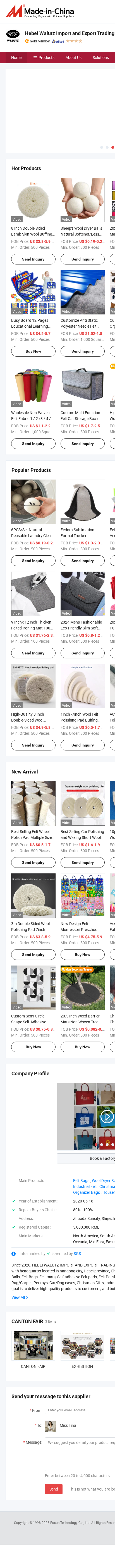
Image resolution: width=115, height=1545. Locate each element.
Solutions (101, 57)
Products (46, 57)
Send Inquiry (33, 217)
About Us (74, 57)
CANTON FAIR (33, 1324)
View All (18, 1255)
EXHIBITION (82, 1324)
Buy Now (33, 309)
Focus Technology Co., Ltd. (70, 1480)
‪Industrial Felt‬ (85, 1144)
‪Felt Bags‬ (81, 1138)
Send (53, 1447)
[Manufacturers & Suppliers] (41, 11)
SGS (77, 1211)
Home (16, 57)
